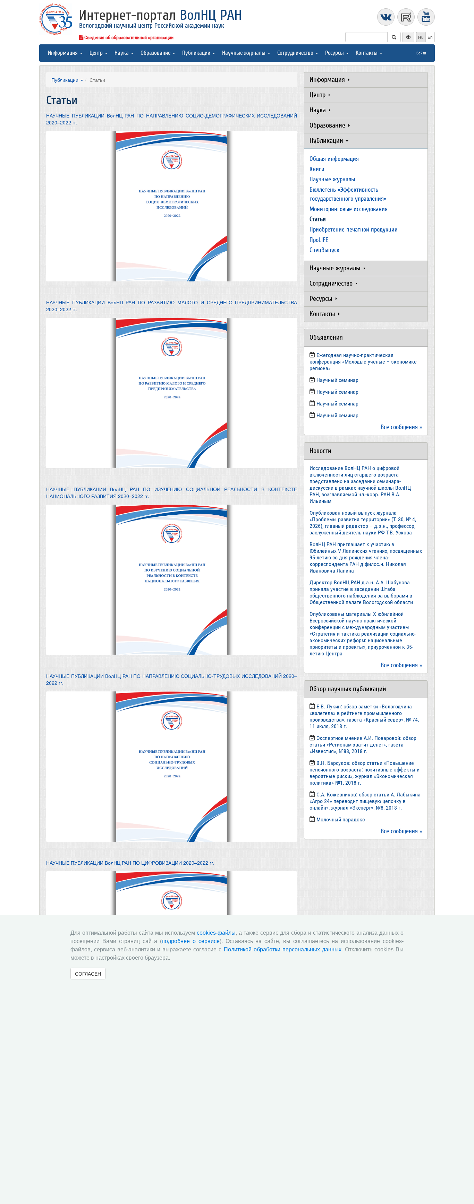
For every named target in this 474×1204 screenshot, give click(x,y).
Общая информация (334, 159)
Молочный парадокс (340, 819)
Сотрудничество (296, 53)
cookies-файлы (216, 933)
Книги (317, 169)
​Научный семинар (337, 380)
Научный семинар (337, 403)
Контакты (367, 53)
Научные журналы (244, 53)
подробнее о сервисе (191, 941)
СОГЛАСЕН (88, 973)
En (430, 37)
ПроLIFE (319, 240)
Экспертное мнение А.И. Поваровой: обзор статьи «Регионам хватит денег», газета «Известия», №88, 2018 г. (363, 744)
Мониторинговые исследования (349, 209)
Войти (421, 53)
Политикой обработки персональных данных (282, 949)
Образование (156, 53)
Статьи (318, 219)
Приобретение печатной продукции (354, 229)
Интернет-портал (160, 15)
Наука (122, 53)
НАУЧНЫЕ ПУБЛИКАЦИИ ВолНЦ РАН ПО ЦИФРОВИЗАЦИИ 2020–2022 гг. (130, 862)
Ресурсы (335, 53)
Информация (63, 53)
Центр (97, 53)
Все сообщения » (401, 427)
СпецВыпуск (324, 250)
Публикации (197, 53)
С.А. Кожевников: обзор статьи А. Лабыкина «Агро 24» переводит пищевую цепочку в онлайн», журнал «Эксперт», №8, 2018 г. (365, 801)
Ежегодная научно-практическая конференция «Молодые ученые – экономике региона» (363, 362)
